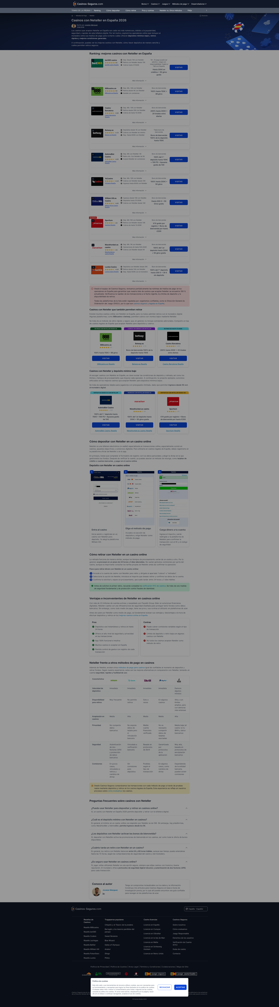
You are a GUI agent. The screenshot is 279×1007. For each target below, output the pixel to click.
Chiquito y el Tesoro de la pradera (119, 925)
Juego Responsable (181, 933)
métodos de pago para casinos (131, 667)
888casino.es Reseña (106, 364)
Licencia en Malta (151, 942)
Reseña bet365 (90, 932)
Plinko (107, 958)
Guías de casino (179, 949)
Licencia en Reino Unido (153, 953)
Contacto (176, 953)
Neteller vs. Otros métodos (171, 10)
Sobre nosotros (179, 925)
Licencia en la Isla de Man (154, 938)
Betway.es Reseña (139, 364)
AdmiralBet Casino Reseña (106, 431)
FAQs (190, 10)
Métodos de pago (81, 15)
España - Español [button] (196, 909)
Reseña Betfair (90, 945)
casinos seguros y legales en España (149, 303)
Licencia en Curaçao (152, 929)
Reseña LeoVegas (91, 940)
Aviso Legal (133, 967)
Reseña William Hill (91, 949)
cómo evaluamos (115, 791)
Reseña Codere (90, 936)
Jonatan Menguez (91, 25)
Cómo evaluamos (180, 929)
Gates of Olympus (112, 945)
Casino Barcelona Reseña (173, 364)
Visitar (178, 67)
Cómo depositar (113, 10)
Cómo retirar (131, 10)
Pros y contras (148, 10)
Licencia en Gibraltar (152, 933)
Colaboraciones (168, 967)
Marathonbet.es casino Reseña (139, 431)
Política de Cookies (119, 967)
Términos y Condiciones (150, 967)
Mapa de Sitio (182, 967)
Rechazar (165, 987)
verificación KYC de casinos (154, 586)
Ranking (97, 10)
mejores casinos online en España (133, 615)
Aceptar (180, 987)
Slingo (107, 953)
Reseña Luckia (89, 958)
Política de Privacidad (100, 967)
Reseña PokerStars (91, 953)
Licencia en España (151, 925)
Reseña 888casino (91, 927)
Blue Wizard (110, 940)
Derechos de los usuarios (183, 938)
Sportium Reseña (173, 431)
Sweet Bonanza (111, 936)
